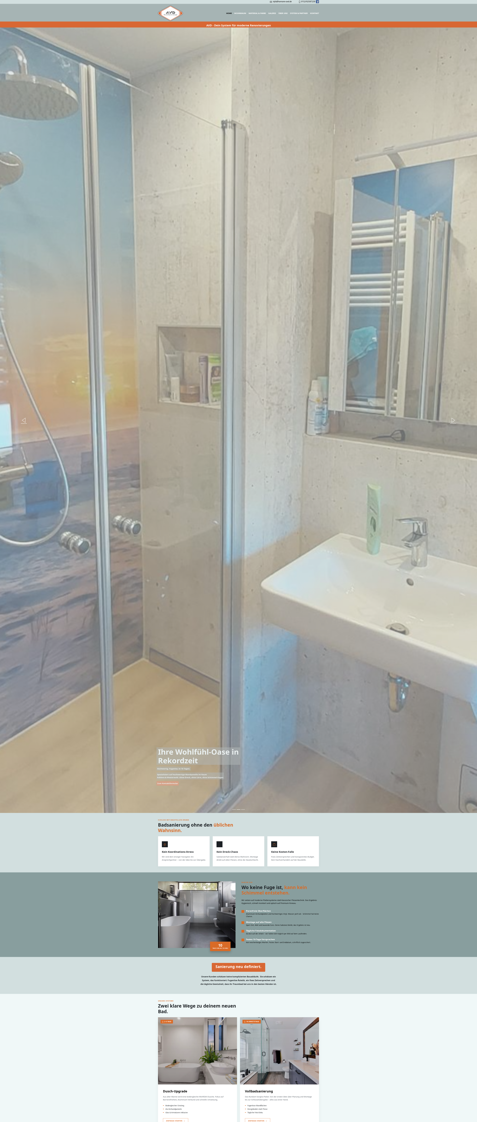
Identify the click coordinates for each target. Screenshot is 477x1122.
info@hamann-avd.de (282, 1)
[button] (24, 420)
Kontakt (314, 13)
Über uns (283, 13)
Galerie (272, 13)
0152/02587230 (308, 1)
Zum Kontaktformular (167, 783)
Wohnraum (240, 13)
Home (229, 13)
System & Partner (299, 13)
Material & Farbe (257, 13)
